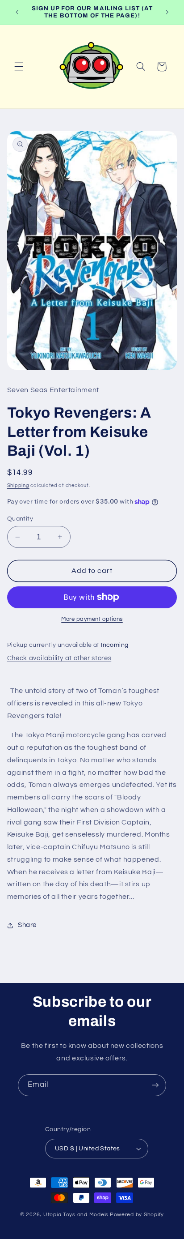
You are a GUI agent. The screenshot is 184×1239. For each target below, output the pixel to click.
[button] (18, 66)
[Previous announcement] (17, 12)
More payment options (92, 619)
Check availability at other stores (59, 658)
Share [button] (27, 925)
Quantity (20, 519)
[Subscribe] (155, 1085)
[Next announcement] (167, 12)
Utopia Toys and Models (76, 1214)
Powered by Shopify (137, 1214)
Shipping (18, 485)
